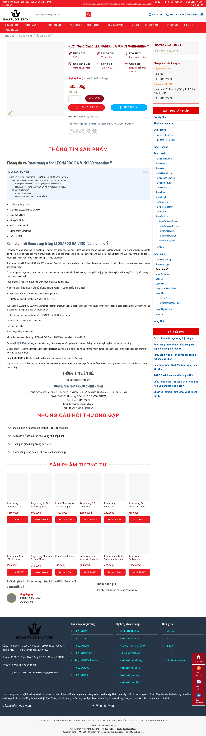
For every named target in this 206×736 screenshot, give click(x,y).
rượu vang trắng (80, 123)
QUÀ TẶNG (92, 25)
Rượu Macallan (163, 187)
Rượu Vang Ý (44, 35)
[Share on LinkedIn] (94, 131)
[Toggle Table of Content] (143, 172)
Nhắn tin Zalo (199, 687)
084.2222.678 (171, 50)
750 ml (76, 57)
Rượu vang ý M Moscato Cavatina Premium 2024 (90, 558)
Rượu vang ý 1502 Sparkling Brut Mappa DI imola (40, 505)
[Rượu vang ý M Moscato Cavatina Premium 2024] (90, 540)
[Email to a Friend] (82, 131)
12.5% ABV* (107, 67)
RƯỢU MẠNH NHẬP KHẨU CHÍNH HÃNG (78, 386)
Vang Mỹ (160, 283)
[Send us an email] (202, 5)
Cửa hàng (12, 30)
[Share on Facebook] (71, 131)
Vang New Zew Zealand (167, 288)
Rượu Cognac (161, 147)
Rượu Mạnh (80, 638)
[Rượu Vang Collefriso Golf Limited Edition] (17, 487)
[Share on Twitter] (77, 131)
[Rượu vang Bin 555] (66, 540)
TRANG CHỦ (12, 25)
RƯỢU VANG (31, 25)
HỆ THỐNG (172, 25)
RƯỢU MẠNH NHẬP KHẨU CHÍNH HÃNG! (31, 196)
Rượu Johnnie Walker (165, 177)
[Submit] (88, 14)
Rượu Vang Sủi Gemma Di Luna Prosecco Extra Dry (139, 505)
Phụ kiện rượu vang (164, 123)
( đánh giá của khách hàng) (95, 78)
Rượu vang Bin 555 (65, 556)
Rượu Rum (160, 192)
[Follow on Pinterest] (105, 706)
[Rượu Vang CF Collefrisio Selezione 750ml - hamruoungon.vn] (90, 487)
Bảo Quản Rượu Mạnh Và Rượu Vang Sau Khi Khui (175, 367)
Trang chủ (8, 35)
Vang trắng (25, 204)
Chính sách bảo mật (130, 631)
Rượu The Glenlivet (164, 206)
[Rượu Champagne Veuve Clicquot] (66, 487)
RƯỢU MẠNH (54, 25)
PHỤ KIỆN (75, 25)
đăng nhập (111, 590)
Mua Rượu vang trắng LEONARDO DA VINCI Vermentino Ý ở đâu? (40, 187)
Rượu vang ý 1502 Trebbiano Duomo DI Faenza (113, 558)
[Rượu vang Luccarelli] (115, 487)
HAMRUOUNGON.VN (23, 193)
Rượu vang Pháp (83, 653)
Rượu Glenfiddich (164, 173)
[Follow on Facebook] (191, 5)
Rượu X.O (160, 246)
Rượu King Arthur (164, 182)
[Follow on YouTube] (113, 706)
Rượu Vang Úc (82, 668)
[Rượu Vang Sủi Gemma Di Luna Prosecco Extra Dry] (139, 487)
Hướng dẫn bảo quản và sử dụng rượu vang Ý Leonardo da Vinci (41, 184)
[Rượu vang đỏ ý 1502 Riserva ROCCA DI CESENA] (17, 540)
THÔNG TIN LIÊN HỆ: (20, 190)
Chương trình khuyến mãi (133, 646)
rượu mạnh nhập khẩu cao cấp (110, 694)
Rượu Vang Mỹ (82, 646)
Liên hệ (188, 25)
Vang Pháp (161, 293)
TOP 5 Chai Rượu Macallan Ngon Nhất (174, 375)
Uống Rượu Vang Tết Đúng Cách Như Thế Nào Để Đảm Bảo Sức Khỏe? (176, 383)
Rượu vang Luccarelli (110, 505)
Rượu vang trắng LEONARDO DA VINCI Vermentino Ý (111, 123)
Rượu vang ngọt (163, 264)
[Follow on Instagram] (194, 5)
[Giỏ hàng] (202, 14)
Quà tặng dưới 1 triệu (165, 135)
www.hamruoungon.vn (82, 407)
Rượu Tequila (162, 202)
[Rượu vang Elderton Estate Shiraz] (41, 540)
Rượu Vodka (161, 211)
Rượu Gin (160, 168)
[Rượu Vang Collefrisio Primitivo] (139, 540)
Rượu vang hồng (163, 259)
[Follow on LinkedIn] (109, 706)
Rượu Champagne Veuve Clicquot (64, 505)
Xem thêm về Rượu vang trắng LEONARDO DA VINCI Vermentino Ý (41, 180)
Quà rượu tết (160, 129)
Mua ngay (95, 98)
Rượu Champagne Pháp (170, 302)
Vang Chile (161, 278)
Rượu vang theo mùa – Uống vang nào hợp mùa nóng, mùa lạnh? (174, 346)
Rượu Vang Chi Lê (83, 675)
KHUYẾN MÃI (152, 25)
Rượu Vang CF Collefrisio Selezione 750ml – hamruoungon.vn (90, 505)
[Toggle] (10, 428)
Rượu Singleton (163, 197)
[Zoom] (11, 113)
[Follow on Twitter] (198, 5)
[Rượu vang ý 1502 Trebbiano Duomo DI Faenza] (115, 540)
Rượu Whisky (162, 216)
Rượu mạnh (160, 153)
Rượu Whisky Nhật (167, 235)
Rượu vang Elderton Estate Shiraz (41, 558)
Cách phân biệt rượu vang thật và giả (173, 338)
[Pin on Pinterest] (88, 131)
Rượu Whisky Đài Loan (169, 226)
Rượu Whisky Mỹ (166, 230)
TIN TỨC (134, 25)
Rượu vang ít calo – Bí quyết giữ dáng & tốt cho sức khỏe (175, 357)
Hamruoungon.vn (10, 694)
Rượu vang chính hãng (81, 694)
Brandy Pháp (160, 117)
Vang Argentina (163, 274)
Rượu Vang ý (81, 631)
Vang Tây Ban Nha (164, 309)
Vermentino (107, 57)
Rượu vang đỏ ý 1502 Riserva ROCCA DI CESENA (17, 558)
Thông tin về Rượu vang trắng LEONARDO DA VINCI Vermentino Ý (38, 177)
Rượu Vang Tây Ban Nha (87, 660)
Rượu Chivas (162, 163)
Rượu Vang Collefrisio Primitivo (134, 558)
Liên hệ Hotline (198, 674)
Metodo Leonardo (82, 67)
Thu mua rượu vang (130, 653)
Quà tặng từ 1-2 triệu (165, 139)
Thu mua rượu (114, 25)
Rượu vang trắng (138, 57)
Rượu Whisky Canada (168, 221)
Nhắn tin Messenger (199, 701)
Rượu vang (25, 35)
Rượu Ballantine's (164, 158)
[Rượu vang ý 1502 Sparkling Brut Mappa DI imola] (41, 487)
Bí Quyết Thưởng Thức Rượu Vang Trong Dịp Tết (175, 394)
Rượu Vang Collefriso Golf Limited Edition (15, 505)
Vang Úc (159, 314)
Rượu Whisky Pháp (167, 240)
